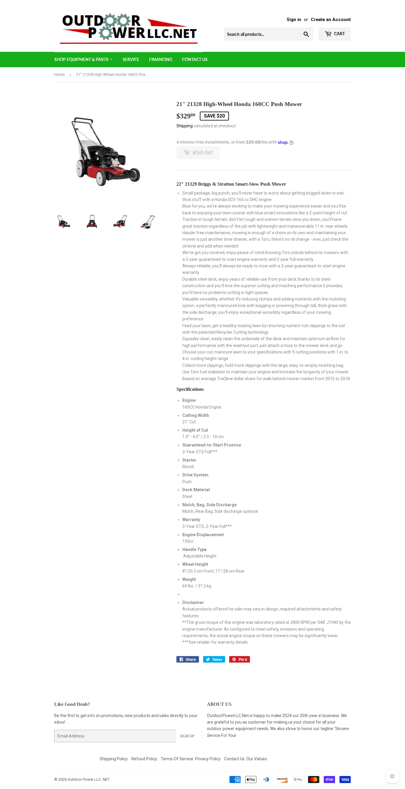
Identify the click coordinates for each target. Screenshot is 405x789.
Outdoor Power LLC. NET (88, 779)
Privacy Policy (208, 758)
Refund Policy (144, 758)
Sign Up (187, 736)
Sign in (294, 19)
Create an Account (331, 19)
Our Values (256, 758)
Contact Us (195, 59)
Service (131, 59)
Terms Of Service (177, 758)
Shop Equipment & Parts (81, 59)
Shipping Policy (114, 758)
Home (59, 74)
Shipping (184, 125)
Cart (339, 33)
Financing (160, 59)
